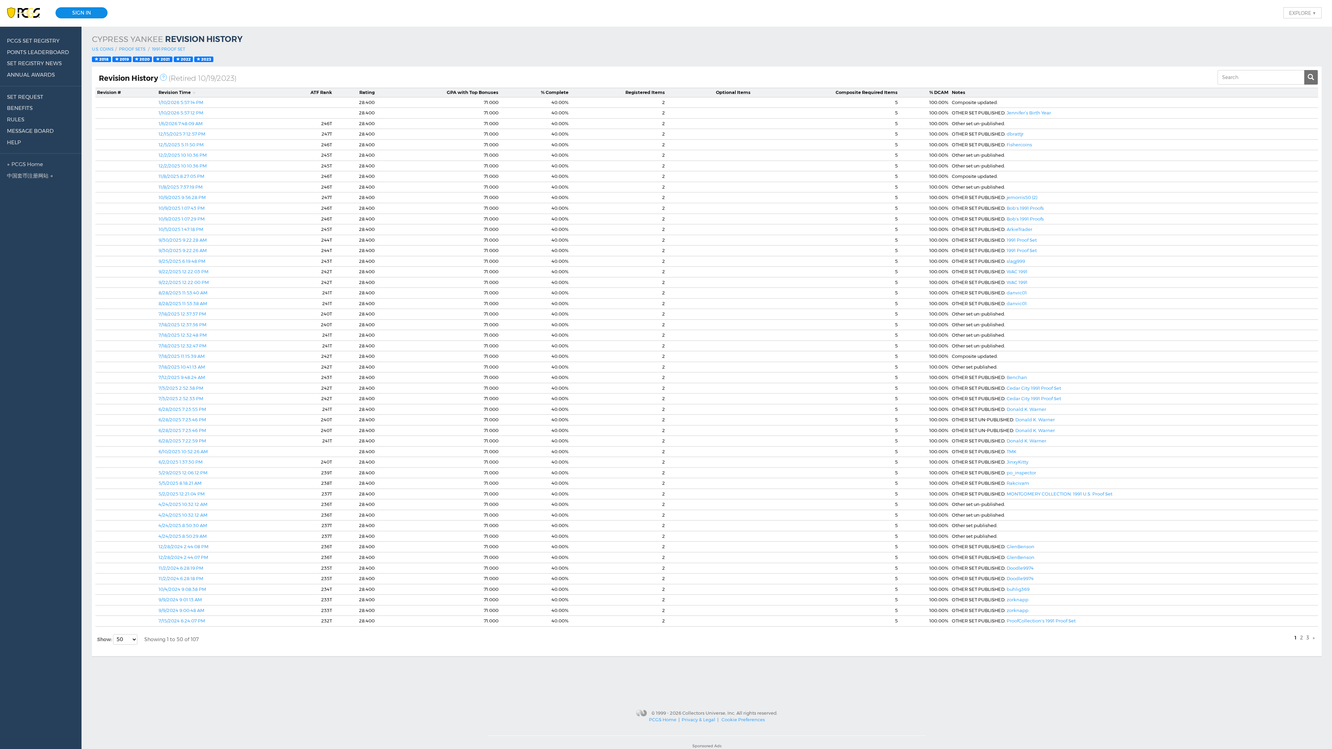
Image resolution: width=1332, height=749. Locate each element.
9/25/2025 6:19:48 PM (182, 261)
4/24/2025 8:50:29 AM (183, 536)
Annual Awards (31, 74)
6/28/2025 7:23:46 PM (182, 419)
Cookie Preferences (743, 719)
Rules (15, 119)
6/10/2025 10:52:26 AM (183, 451)
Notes (958, 92)
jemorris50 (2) (1022, 197)
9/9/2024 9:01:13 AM (180, 599)
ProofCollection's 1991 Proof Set (1041, 620)
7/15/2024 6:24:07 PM (182, 620)
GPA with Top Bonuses (472, 92)
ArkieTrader (1019, 229)
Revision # (109, 92)
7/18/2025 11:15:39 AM (182, 356)
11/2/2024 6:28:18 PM (181, 578)
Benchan (1017, 377)
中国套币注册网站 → (30, 175)
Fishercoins (1019, 144)
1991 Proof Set (168, 49)
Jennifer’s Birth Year (1029, 112)
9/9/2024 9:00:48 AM (181, 610)
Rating (367, 92)
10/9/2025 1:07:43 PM (182, 208)
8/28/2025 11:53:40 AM (183, 292)
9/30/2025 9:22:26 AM (183, 250)
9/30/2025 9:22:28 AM (183, 240)
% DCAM (938, 92)
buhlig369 (1018, 589)
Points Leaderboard (38, 52)
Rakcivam (1018, 483)
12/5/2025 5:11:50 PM (181, 144)
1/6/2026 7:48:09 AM (181, 123)
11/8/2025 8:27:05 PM (181, 176)
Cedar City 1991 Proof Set (1034, 388)
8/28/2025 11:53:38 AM (183, 303)
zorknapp (1017, 599)
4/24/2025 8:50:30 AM (183, 525)
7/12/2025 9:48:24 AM (182, 377)
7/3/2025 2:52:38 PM (181, 388)
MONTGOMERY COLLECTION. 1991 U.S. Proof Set (1059, 494)
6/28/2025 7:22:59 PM (182, 441)
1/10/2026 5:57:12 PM (181, 112)
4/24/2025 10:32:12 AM (183, 504)
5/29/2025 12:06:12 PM (183, 472)
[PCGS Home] (27, 13)
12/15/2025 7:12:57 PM (182, 134)
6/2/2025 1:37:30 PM (181, 462)
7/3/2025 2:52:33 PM (181, 398)
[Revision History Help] (163, 77)
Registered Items (645, 92)
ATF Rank (321, 92)
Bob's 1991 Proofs (1025, 208)
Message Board (30, 131)
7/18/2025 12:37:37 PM (182, 314)
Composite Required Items (867, 92)
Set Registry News (34, 63)
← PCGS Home (25, 164)
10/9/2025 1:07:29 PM (182, 219)
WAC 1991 (1017, 271)
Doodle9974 (1020, 568)
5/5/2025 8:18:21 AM (180, 483)
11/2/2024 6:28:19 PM (181, 568)
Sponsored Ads (707, 745)
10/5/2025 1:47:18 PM (181, 229)
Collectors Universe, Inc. (708, 712)
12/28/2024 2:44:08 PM (183, 546)
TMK (1011, 451)
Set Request (25, 97)
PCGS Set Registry (33, 40)
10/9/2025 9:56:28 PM (182, 197)
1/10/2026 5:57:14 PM (181, 102)
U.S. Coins (102, 49)
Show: (105, 639)
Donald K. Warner (1026, 409)
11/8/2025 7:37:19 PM (181, 187)
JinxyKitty (1017, 462)
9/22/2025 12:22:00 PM (184, 282)
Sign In (81, 13)
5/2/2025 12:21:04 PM (182, 494)
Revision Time (175, 92)
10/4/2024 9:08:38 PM (182, 589)
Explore (1302, 12)
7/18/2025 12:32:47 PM (182, 345)
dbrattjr (1015, 134)
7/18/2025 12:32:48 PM (183, 335)
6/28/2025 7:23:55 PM (182, 409)
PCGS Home (662, 719)
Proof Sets (132, 49)
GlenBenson (1020, 546)
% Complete (555, 92)
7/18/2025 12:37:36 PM (182, 324)
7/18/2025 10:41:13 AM (182, 367)
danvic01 (1017, 292)
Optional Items (733, 92)
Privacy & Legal (698, 719)
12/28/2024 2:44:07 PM (183, 557)
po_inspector (1021, 472)
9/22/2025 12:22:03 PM (183, 271)
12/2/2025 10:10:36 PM (183, 155)
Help (14, 142)
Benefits (20, 108)
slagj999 (1016, 261)
